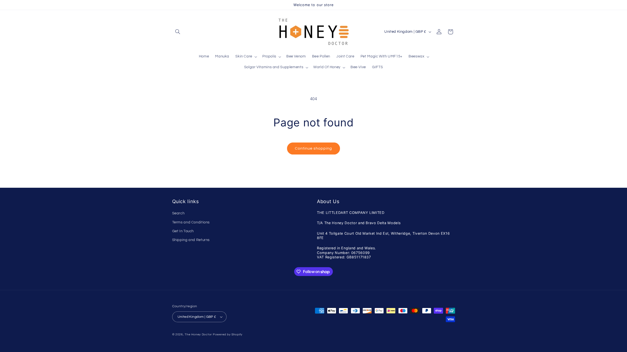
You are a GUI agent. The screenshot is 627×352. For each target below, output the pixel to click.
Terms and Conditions (191, 222)
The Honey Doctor (198, 334)
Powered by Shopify (227, 334)
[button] (177, 31)
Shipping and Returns (191, 240)
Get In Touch (183, 231)
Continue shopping (313, 148)
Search (178, 213)
